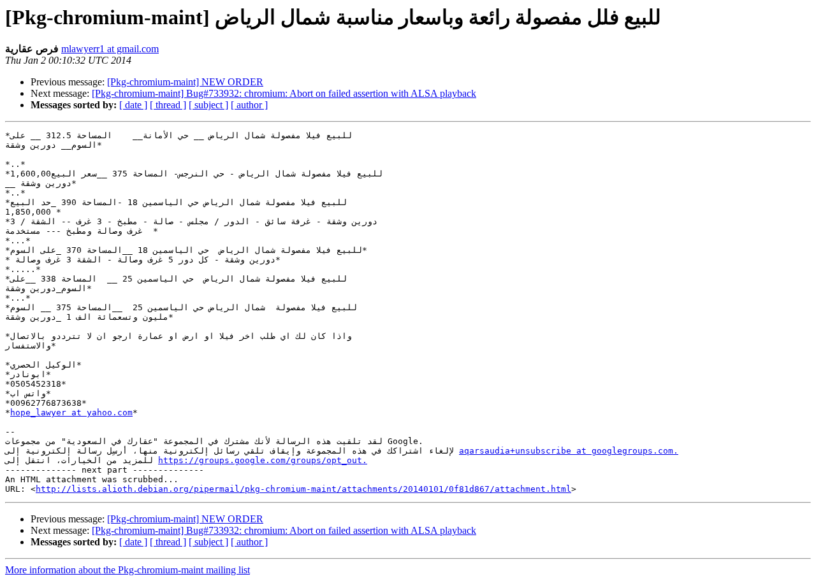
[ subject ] (208, 104)
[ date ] (133, 104)
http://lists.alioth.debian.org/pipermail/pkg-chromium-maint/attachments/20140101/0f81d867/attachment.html (303, 489)
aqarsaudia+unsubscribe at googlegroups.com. (568, 450)
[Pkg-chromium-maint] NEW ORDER (185, 81)
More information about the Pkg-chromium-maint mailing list (127, 569)
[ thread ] (168, 104)
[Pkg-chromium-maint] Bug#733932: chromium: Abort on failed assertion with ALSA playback (284, 93)
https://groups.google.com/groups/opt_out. (262, 460)
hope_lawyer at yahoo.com (71, 412)
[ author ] (249, 104)
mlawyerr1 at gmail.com (110, 48)
